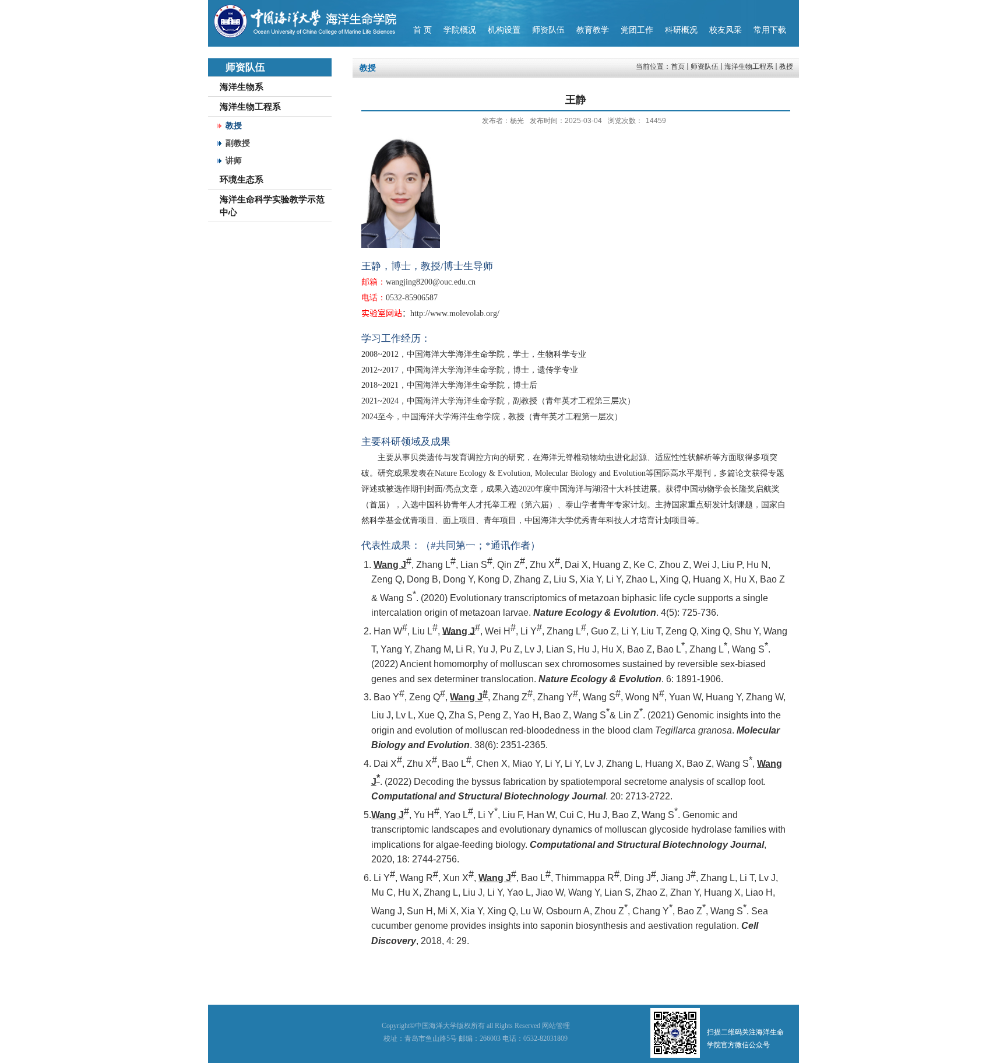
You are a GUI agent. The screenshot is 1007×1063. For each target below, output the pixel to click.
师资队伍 (705, 66)
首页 (678, 66)
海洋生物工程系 (748, 66)
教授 (786, 66)
